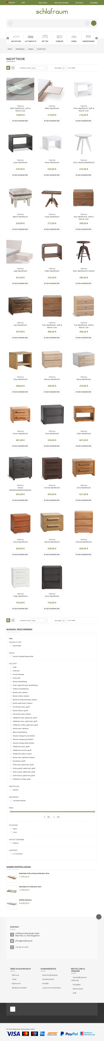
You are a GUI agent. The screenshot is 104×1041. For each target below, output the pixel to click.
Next (95, 38)
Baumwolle (17, 645)
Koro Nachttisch (52, 596)
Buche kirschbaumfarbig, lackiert (25, 699)
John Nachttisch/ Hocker (84, 271)
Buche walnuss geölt (20, 710)
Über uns (15, 975)
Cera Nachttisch (84, 488)
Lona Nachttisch (20, 162)
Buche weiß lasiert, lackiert (22, 703)
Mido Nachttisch (52, 108)
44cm (15, 829)
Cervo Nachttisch (20, 433)
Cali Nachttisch (20, 325)
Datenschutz (78, 989)
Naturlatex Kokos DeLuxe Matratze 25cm (34, 873)
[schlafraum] (52, 11)
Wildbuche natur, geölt (21, 746)
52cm (15, 832)
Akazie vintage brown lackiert (24, 736)
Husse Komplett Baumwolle (23, 656)
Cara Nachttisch (52, 433)
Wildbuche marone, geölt (22, 750)
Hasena (30, 49)
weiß (14, 667)
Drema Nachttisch (84, 542)
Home (10, 49)
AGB (74, 993)
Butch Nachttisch (20, 217)
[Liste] (13, 68)
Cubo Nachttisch (84, 433)
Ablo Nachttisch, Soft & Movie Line (20, 109)
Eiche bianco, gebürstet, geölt (24, 775)
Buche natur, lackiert (20, 692)
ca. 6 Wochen (18, 854)
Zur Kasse (79, 3)
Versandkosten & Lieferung (78, 978)
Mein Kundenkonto (50, 975)
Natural (15, 843)
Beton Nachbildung (20, 732)
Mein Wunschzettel (61, 3)
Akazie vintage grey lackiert (23, 739)
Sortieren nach (25, 68)
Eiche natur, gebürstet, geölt (23, 764)
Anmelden (94, 3)
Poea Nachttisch (52, 162)
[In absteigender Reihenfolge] (49, 68)
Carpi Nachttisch (52, 217)
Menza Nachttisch (52, 379)
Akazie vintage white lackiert (23, 743)
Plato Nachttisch (52, 271)
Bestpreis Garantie (19, 988)
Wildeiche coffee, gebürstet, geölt (25, 725)
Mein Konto (43, 3)
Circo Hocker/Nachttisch (83, 162)
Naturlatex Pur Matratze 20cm (30, 886)
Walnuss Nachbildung (21, 689)
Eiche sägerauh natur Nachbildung (25, 685)
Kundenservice (48, 979)
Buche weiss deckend (21, 728)
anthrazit (16, 671)
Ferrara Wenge (18, 674)
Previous (6, 38)
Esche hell (16, 678)
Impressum (16, 983)
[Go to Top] (99, 917)
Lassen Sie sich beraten (51, 988)
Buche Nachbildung (20, 681)
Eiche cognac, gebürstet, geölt (24, 772)
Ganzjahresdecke (19, 800)
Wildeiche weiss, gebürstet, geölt (25, 721)
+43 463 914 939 (21, 947)
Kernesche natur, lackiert (22, 714)
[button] (31, 99)
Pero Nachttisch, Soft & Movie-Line (83, 109)
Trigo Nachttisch (20, 596)
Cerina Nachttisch (52, 488)
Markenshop (20, 49)
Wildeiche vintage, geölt (22, 779)
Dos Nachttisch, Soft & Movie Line (84, 218)
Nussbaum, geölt (19, 761)
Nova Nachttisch (83, 379)
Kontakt (45, 983)
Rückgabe (77, 985)
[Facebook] (12, 1009)
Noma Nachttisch (52, 542)
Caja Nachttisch (20, 271)
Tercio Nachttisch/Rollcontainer (20, 489)
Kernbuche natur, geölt (21, 707)
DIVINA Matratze (25, 900)
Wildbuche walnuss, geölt (22, 754)
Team (14, 979)
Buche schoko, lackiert (21, 696)
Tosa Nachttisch (20, 379)
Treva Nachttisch (20, 542)
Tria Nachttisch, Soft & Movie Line (84, 326)
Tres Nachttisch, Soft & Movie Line (52, 326)
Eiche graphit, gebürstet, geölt (24, 768)
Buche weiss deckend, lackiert (24, 757)
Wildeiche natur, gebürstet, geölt (25, 718)
